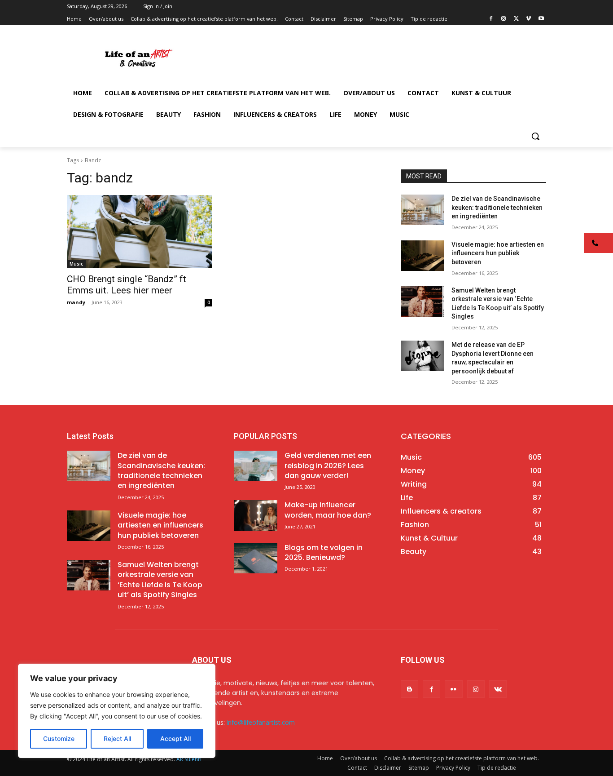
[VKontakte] (498, 689)
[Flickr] (453, 689)
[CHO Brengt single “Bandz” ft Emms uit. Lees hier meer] (139, 231)
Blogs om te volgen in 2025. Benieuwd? (324, 552)
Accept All (175, 738)
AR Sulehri (188, 759)
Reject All (117, 738)
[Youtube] (541, 19)
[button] (535, 136)
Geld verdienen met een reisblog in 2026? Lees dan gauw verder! (328, 465)
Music (76, 264)
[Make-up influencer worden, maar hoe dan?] (255, 515)
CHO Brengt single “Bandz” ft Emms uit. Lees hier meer (126, 285)
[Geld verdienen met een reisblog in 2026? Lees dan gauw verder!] (255, 466)
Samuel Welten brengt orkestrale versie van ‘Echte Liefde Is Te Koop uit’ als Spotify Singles (160, 579)
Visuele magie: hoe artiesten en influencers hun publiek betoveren (497, 253)
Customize (58, 738)
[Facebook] (491, 19)
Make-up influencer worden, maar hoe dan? (328, 510)
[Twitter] (516, 19)
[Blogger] (409, 689)
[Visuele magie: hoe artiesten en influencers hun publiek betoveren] (422, 255)
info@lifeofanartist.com (261, 722)
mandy (76, 302)
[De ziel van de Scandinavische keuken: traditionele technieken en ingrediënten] (422, 210)
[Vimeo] (528, 19)
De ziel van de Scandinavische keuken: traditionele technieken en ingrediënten (497, 207)
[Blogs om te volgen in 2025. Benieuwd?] (255, 558)
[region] (116, 711)
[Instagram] (504, 19)
